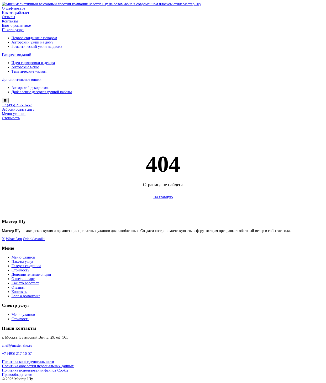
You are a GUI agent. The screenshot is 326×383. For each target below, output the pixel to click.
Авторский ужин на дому (32, 42)
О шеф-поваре (13, 8)
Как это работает (15, 13)
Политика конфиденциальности (28, 362)
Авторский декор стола (30, 88)
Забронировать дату (18, 109)
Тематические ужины (29, 71)
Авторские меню (25, 67)
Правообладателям (17, 374)
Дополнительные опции (22, 79)
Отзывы (8, 17)
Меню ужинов (14, 114)
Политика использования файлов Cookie (35, 370)
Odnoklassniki (34, 239)
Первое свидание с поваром (34, 38)
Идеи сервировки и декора (33, 63)
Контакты (10, 21)
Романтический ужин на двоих (36, 46)
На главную (163, 197)
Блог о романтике (16, 25)
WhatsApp (14, 239)
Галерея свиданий (16, 55)
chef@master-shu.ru (17, 345)
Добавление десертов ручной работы (41, 92)
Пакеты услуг (13, 30)
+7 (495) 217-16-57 (17, 105)
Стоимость (11, 118)
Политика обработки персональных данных (38, 366)
